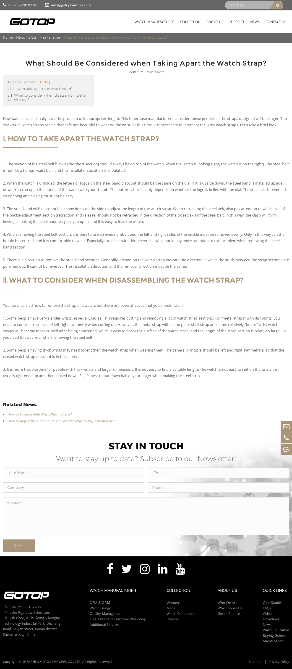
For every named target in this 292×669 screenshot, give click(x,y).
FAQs (267, 608)
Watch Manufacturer (154, 21)
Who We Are (227, 602)
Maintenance (49, 37)
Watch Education (276, 630)
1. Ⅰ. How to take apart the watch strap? (40, 89)
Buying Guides (274, 635)
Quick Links (275, 591)
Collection (190, 21)
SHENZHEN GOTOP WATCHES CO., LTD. (51, 661)
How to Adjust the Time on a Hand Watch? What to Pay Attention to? (61, 421)
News (255, 21)
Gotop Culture (229, 613)
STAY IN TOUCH (146, 446)
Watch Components (182, 613)
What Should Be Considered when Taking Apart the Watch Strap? (115, 37)
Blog (32, 37)
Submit (19, 545)
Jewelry (172, 619)
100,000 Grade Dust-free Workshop (118, 619)
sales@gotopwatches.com (70, 5)
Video (267, 613)
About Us (214, 21)
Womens (173, 602)
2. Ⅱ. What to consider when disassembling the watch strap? (47, 97)
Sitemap (255, 661)
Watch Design (100, 608)
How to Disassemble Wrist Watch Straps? (40, 414)
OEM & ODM (100, 602)
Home (8, 37)
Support (236, 21)
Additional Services (105, 624)
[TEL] (286, 437)
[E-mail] (286, 426)
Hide (44, 82)
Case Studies (272, 602)
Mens (171, 608)
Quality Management (106, 613)
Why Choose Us (230, 608)
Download (271, 619)
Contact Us (276, 21)
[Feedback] (286, 449)
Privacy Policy (279, 661)
